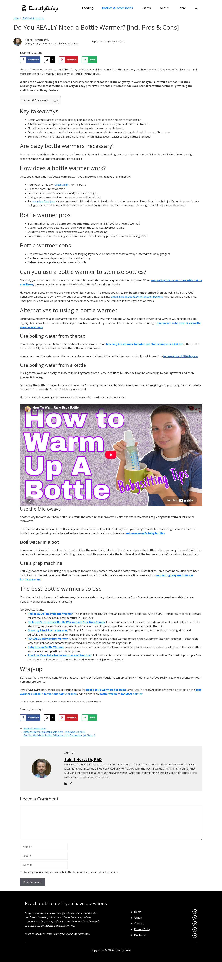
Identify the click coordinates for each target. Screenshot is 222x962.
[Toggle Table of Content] (54, 101)
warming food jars (44, 201)
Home (181, 8)
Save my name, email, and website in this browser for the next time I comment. (71, 872)
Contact (139, 923)
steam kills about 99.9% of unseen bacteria (137, 296)
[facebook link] (194, 935)
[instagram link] (194, 917)
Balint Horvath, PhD (83, 759)
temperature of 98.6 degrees (180, 356)
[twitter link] (194, 911)
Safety (146, 8)
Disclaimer (140, 935)
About (164, 8)
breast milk (61, 184)
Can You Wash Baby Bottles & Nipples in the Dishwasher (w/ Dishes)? (59, 735)
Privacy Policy (142, 929)
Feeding (87, 8)
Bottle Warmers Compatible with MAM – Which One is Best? (54, 731)
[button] (196, 8)
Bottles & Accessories (117, 8)
